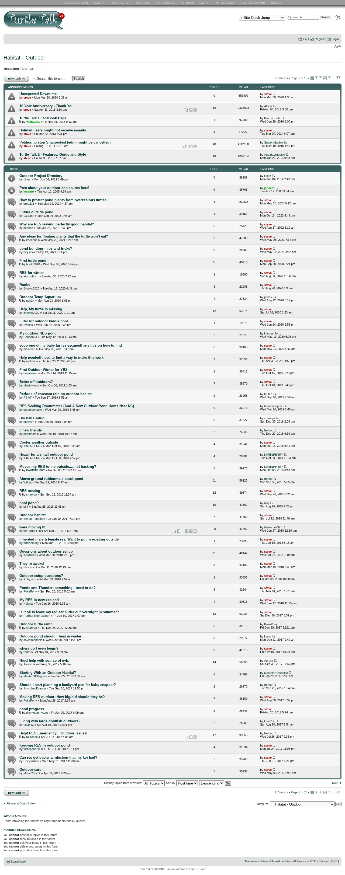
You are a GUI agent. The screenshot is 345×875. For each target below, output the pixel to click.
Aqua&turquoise (274, 154)
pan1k (30, 300)
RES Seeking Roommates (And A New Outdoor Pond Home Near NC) (76, 406)
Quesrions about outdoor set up (46, 551)
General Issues (166, 2)
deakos (28, 227)
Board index (18, 861)
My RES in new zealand (39, 600)
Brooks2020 (31, 288)
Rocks (24, 285)
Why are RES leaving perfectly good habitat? (56, 224)
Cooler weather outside (38, 442)
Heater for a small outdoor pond (46, 454)
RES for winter (31, 273)
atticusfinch (30, 276)
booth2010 (33, 264)
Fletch (27, 567)
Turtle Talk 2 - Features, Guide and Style (52, 154)
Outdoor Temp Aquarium (40, 297)
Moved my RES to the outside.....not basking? (57, 467)
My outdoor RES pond (38, 333)
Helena (28, 603)
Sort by (171, 783)
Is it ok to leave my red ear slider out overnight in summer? (69, 612)
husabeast (30, 373)
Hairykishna (31, 761)
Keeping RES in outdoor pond (44, 745)
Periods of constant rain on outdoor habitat (55, 394)
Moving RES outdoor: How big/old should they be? (62, 697)
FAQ (306, 39)
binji (25, 252)
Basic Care (142, 2)
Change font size (337, 46)
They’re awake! (31, 564)
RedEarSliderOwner (36, 615)
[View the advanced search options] (336, 17)
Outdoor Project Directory (40, 176)
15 (338, 78)
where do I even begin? (38, 648)
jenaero (28, 191)
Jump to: (262, 804)
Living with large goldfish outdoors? (50, 721)
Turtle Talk (27, 68)
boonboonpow (32, 409)
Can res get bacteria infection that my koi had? (58, 757)
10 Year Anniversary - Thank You (46, 106)
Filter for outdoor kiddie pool (43, 321)
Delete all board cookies (275, 861)
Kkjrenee (32, 736)
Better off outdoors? (36, 382)
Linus (26, 179)
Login (335, 39)
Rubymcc (29, 579)
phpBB (158, 868)
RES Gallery (100, 2)
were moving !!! (32, 527)
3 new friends (30, 430)
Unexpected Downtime (38, 94)
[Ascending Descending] (215, 783)
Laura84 (28, 215)
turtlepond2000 (33, 749)
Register (320, 39)
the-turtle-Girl (32, 530)
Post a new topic (14, 76)
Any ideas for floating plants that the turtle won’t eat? (63, 236)
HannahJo (30, 337)
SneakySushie (273, 142)
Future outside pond (36, 212)
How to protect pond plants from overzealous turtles (62, 200)
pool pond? (29, 503)
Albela (268, 106)
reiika (26, 652)
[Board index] (73, 22)
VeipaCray (33, 121)
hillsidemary (31, 543)
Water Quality (225, 2)
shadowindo (31, 385)
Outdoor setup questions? (41, 576)
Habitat (205, 2)
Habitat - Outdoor (24, 58)
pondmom (29, 433)
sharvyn (28, 421)
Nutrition (187, 2)
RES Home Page (77, 2)
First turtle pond (32, 261)
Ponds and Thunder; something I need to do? (57, 588)
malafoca (29, 349)
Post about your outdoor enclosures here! (54, 188)
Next (335, 783)
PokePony (30, 591)
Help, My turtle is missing (40, 309)
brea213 (28, 203)
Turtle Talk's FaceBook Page (42, 118)
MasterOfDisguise (35, 676)
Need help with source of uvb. (44, 660)
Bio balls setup (31, 418)
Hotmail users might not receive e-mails (52, 130)
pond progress (31, 709)
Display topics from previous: (123, 783)
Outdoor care (30, 770)
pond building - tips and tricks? (45, 248)
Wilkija (27, 482)
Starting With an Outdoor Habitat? (47, 673)
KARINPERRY (32, 446)
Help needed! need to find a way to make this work (61, 357)
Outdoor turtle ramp (36, 624)
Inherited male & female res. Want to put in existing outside (69, 539)
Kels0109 (29, 555)
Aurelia (27, 664)
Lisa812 (28, 724)
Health (276, 2)
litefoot (268, 430)
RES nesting (29, 491)
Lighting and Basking (253, 2)
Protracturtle (272, 118)
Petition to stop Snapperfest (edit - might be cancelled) (65, 142)
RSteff (27, 397)
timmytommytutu (37, 712)
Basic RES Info (120, 2)
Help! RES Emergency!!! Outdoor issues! (53, 733)
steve (27, 97)
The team (250, 861)
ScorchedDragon (34, 688)
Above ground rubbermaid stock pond (51, 479)
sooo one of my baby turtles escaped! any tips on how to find (70, 345)
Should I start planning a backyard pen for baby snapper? (67, 685)
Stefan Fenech (33, 518)
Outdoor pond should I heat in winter (50, 636)
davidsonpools (32, 640)
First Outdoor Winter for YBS (43, 370)
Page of (299, 78)
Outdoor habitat (32, 515)
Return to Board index (21, 803)
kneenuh (31, 240)
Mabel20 (28, 773)
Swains (28, 324)
